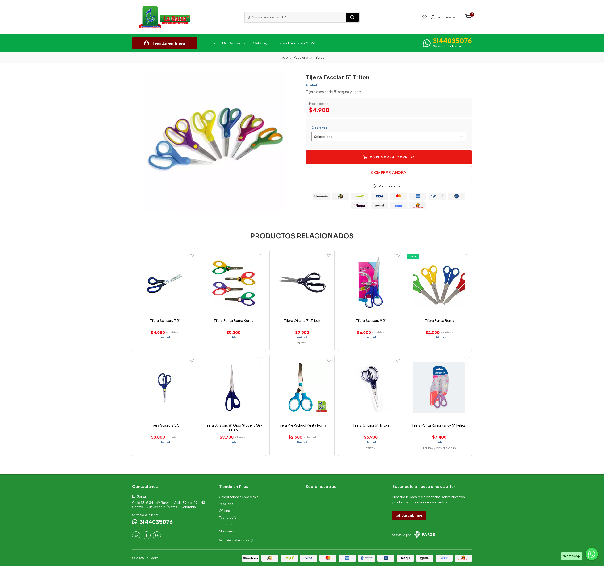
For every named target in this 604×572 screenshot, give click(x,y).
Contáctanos (234, 43)
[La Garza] (165, 17)
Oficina (224, 511)
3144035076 (452, 40)
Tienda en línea (168, 43)
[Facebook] (147, 535)
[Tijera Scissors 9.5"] (370, 282)
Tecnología (227, 518)
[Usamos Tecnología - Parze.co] (413, 534)
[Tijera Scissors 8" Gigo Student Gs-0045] (233, 387)
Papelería (226, 504)
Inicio (210, 43)
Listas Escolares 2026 (296, 43)
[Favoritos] (424, 17)
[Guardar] (191, 255)
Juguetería (227, 524)
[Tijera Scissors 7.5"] (164, 282)
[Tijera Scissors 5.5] (164, 387)
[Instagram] (157, 535)
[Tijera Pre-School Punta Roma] (302, 387)
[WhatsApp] (136, 535)
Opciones (319, 128)
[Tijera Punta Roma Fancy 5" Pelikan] (439, 387)
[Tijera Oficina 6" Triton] (370, 387)
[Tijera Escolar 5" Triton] (215, 141)
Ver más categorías (234, 540)
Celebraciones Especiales (239, 497)
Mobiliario (226, 531)
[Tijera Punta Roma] (439, 282)
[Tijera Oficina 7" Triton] (302, 282)
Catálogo (261, 43)
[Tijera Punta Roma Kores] (233, 282)
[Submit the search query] (352, 17)
